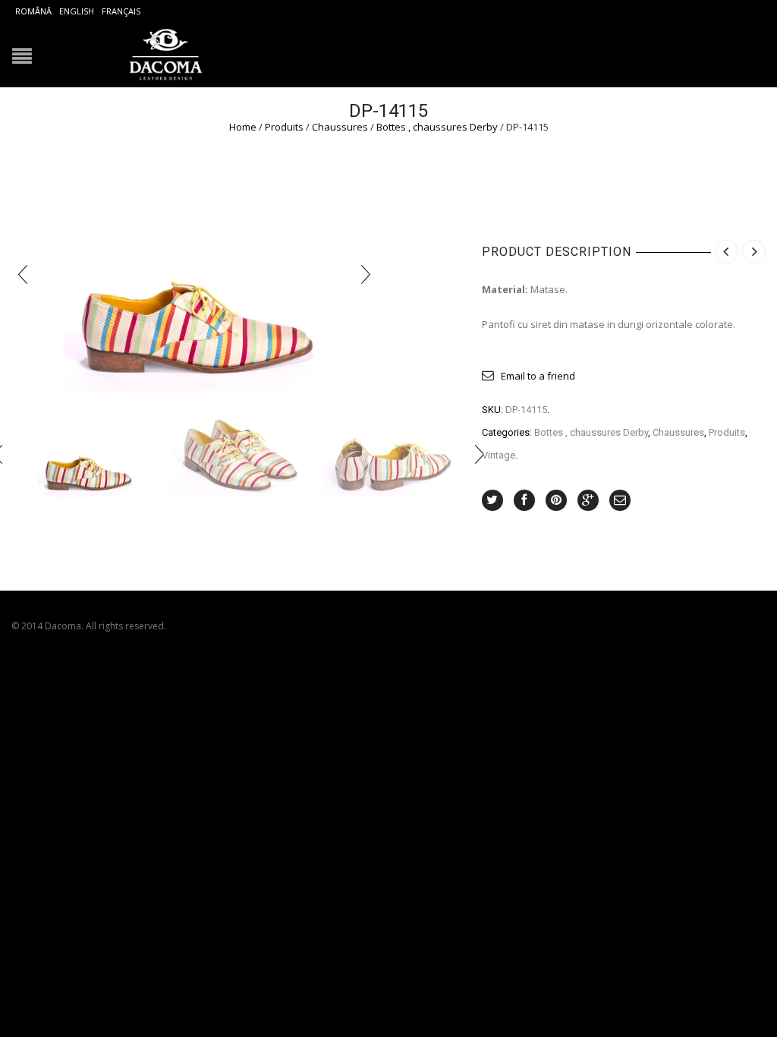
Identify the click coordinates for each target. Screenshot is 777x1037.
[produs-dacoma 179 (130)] (239, 453)
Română (33, 11)
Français (121, 11)
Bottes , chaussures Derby (437, 127)
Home (242, 127)
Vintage (498, 455)
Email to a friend (538, 376)
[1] (87, 453)
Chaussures (340, 127)
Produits (284, 127)
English (76, 11)
